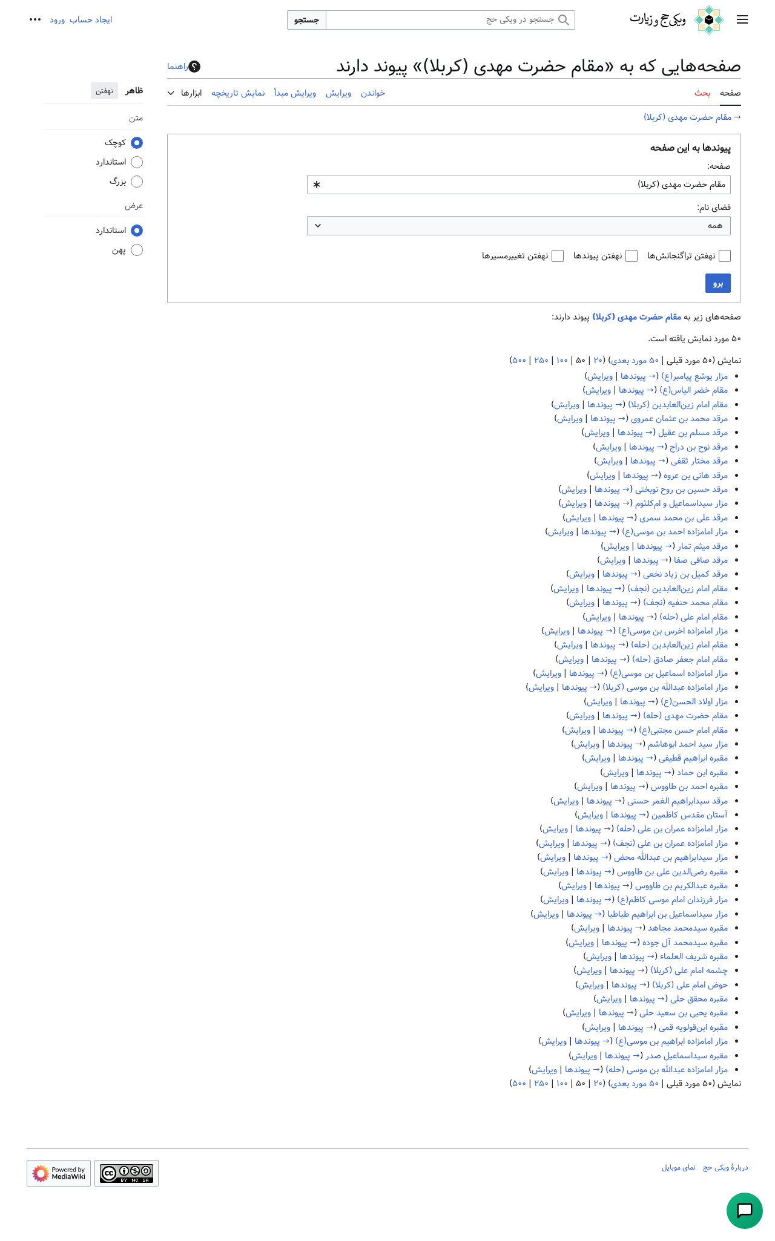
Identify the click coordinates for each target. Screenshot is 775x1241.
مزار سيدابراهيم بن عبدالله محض (671, 857)
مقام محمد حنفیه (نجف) (685, 602)
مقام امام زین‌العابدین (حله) (679, 645)
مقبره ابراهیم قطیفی (693, 758)
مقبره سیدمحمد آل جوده (685, 942)
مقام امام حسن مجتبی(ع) (683, 730)
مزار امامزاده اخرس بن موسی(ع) (673, 631)
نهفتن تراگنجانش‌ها (681, 256)
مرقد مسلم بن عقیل (693, 432)
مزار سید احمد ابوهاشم (688, 744)
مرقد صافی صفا (701, 560)
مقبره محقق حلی (699, 999)
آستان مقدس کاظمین (689, 815)
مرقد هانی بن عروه (696, 475)
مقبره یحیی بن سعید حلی (683, 1013)
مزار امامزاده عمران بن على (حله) (672, 829)
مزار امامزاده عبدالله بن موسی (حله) (666, 1070)
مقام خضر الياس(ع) (693, 390)
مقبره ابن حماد (702, 772)
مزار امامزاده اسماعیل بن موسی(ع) (669, 673)
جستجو (306, 20)
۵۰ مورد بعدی (635, 360)
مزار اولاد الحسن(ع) (694, 702)
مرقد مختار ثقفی (699, 461)
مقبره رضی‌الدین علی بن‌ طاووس (672, 872)
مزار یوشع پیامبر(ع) (694, 376)
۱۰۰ (562, 360)
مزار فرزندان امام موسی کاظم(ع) (672, 899)
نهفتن (104, 91)
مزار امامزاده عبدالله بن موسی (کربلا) (665, 687)
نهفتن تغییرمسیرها (515, 256)
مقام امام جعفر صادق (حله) (680, 659)
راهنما (177, 66)
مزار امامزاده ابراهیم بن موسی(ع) (671, 1041)
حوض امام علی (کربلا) (690, 985)
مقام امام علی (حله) (693, 617)
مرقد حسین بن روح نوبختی (681, 489)
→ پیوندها (638, 376)
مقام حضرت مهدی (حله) (685, 716)
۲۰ (597, 360)
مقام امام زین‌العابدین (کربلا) (678, 405)
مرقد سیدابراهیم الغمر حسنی (677, 801)
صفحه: (719, 166)
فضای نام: (714, 207)
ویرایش (600, 376)
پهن (119, 250)
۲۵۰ (541, 360)
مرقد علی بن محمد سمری (683, 518)
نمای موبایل (679, 1167)
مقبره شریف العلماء (694, 956)
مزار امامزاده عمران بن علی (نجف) (670, 843)
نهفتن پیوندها (597, 256)
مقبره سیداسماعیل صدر (686, 1056)
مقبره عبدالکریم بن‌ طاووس (681, 886)
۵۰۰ (519, 360)
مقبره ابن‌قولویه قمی (693, 1027)
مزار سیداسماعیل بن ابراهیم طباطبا (667, 914)
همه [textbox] (715, 226)
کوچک (115, 143)
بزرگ (118, 181)
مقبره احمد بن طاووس (689, 786)
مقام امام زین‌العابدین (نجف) (677, 588)
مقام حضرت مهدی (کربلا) (687, 117)
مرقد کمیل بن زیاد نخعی (685, 574)
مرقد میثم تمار (703, 546)
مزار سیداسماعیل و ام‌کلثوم (681, 503)
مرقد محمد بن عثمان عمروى (679, 418)
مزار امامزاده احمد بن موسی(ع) (675, 532)
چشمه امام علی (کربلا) (689, 970)
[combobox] (519, 184)
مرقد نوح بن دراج (699, 447)
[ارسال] (745, 1211)
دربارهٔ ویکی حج (725, 1167)
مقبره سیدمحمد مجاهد (688, 928)
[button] (742, 20)
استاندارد (111, 162)
